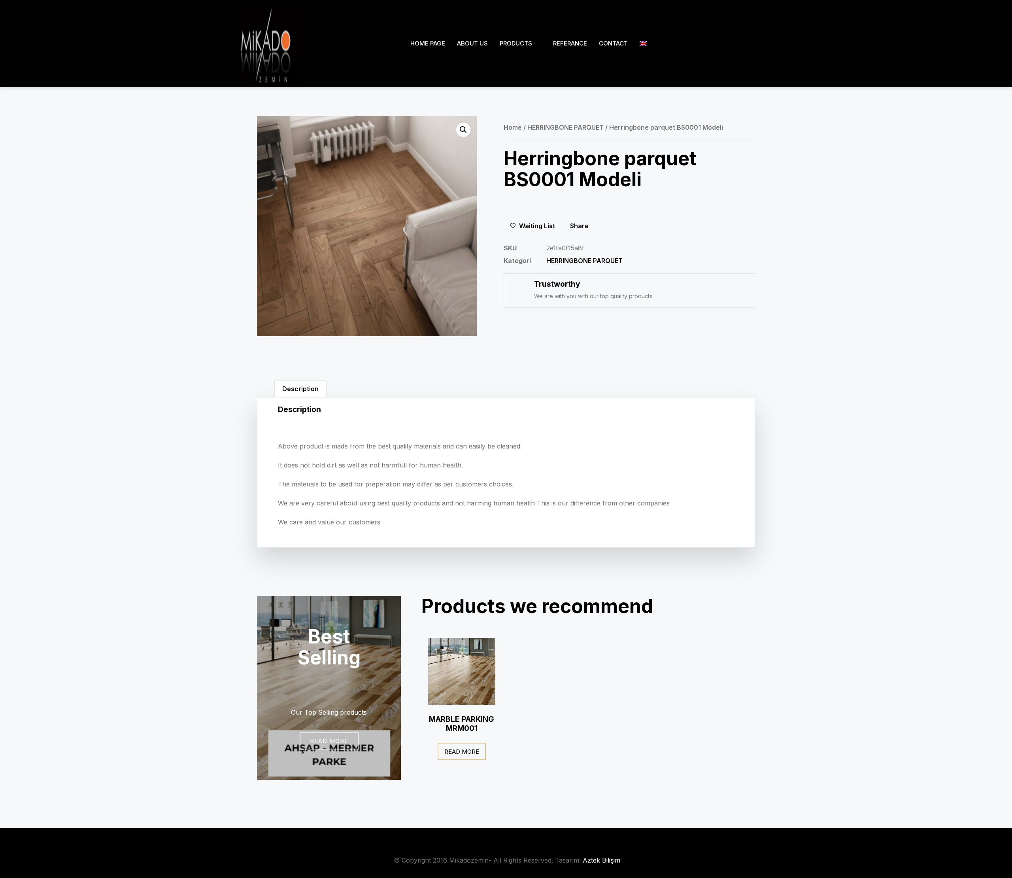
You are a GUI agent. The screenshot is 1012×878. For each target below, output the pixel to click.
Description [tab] (300, 389)
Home (513, 127)
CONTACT (613, 43)
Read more (461, 751)
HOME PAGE (427, 43)
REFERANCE (570, 43)
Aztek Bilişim (601, 860)
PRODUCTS (516, 43)
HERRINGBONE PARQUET (565, 127)
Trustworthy (557, 284)
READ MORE (329, 741)
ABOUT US (472, 43)
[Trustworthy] (518, 288)
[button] (463, 130)
